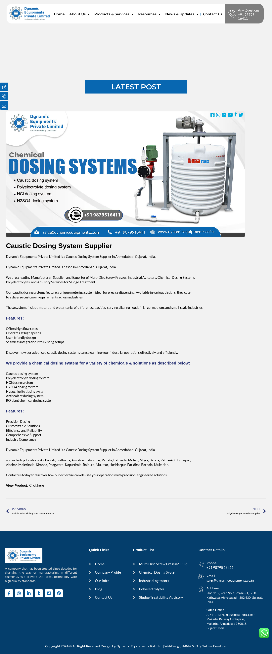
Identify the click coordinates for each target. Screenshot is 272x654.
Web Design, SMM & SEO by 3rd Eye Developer (195, 646)
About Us (77, 14)
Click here (36, 485)
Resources (147, 14)
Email (210, 576)
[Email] (201, 577)
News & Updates (179, 14)
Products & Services (111, 14)
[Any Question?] (232, 14)
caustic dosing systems (29, 292)
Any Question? (248, 10)
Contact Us (212, 14)
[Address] (201, 589)
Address (212, 588)
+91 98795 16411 (246, 16)
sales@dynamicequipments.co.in (230, 580)
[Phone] (201, 564)
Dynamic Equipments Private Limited (33, 267)
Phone (211, 563)
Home (59, 14)
